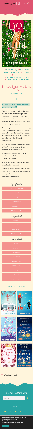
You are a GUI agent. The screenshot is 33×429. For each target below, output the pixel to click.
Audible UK (16, 257)
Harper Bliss (17, 94)
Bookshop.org (16, 229)
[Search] (27, 398)
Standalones (17, 75)
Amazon (16, 193)
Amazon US (16, 220)
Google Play (16, 206)
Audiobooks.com (16, 279)
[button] (16, 9)
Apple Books (16, 202)
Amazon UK (16, 225)
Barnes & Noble (16, 211)
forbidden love (16, 79)
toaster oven (25, 79)
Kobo (16, 197)
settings (20, 422)
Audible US (16, 252)
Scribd (16, 275)
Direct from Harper (16, 188)
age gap (8, 79)
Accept (5, 426)
